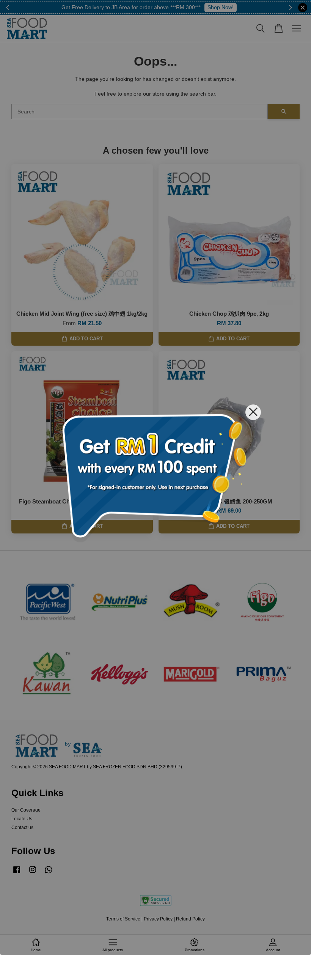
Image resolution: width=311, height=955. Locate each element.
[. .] (155, 477)
